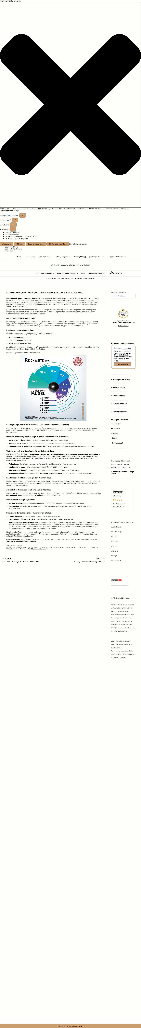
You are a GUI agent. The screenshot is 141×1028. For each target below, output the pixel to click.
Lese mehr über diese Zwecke (16, 238)
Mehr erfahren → (123, 326)
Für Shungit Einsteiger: (123, 627)
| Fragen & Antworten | (117, 257)
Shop (83, 273)
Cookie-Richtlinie (11, 247)
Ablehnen (19, 244)
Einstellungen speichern (58, 244)
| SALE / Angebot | (62, 257)
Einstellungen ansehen (36, 244)
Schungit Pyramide (61, 522)
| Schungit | (30, 257)
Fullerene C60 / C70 (96, 273)
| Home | (19, 257)
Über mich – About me (38, 549)
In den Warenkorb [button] (122, 364)
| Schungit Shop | (45, 257)
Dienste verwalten (12, 234)
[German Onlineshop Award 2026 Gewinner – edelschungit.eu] (123, 314)
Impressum (9, 251)
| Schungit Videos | (96, 257)
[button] (70, 105)
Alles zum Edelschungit (66, 273)
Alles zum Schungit (44, 273)
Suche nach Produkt (118, 292)
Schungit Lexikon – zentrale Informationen (21, 541)
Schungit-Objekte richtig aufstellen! (19, 536)
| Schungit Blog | (79, 257)
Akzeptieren (6, 244)
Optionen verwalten (12, 232)
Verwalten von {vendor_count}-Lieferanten (21, 236)
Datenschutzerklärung (13, 249)
